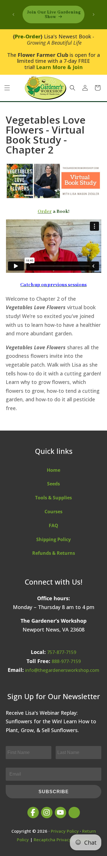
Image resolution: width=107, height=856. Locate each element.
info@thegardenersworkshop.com (62, 670)
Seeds (53, 484)
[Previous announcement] (13, 14)
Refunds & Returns (53, 553)
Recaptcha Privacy (52, 839)
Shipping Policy (53, 539)
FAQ (53, 525)
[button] (7, 88)
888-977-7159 (66, 661)
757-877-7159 (61, 652)
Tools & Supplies (53, 498)
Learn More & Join (59, 67)
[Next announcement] (93, 14)
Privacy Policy (65, 831)
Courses (53, 511)
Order (45, 212)
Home (53, 470)
